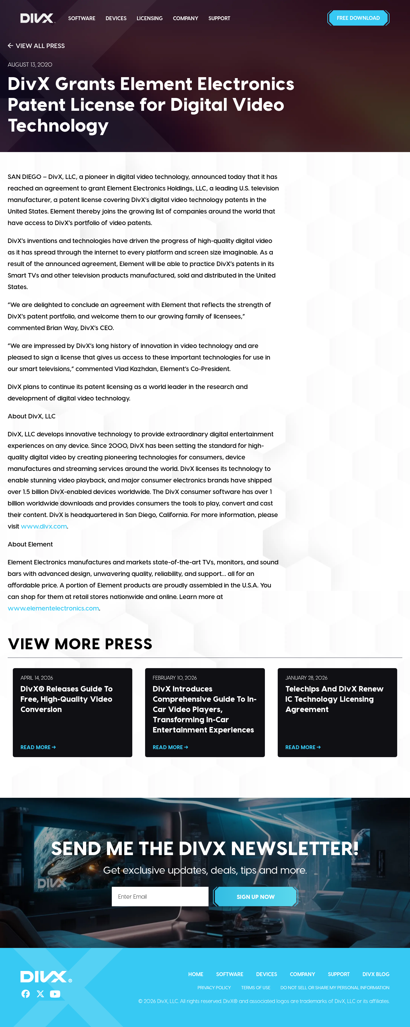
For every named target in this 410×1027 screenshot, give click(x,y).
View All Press (40, 45)
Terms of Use (255, 987)
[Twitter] (40, 994)
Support (219, 18)
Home (195, 974)
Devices (116, 18)
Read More (72, 712)
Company (185, 18)
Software (81, 18)
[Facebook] (25, 994)
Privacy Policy (214, 987)
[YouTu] (55, 994)
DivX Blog (376, 974)
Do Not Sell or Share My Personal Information (335, 987)
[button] (358, 18)
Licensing (150, 18)
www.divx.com (44, 526)
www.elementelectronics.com (53, 608)
